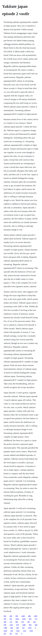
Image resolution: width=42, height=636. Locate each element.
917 (16, 633)
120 (11, 631)
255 (22, 622)
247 (5, 633)
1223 (18, 631)
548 (5, 622)
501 (11, 619)
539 (5, 619)
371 (36, 619)
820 (36, 625)
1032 (31, 631)
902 (5, 616)
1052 (29, 628)
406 (11, 616)
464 (17, 628)
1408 (23, 616)
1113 (24, 631)
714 (11, 622)
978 (17, 625)
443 (34, 622)
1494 (17, 619)
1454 (23, 619)
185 (28, 622)
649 (11, 628)
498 (29, 616)
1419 (5, 631)
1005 (35, 616)
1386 (23, 625)
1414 (11, 625)
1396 (5, 628)
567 (23, 628)
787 (11, 633)
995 (16, 616)
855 (30, 619)
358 (5, 625)
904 (16, 622)
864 (30, 625)
